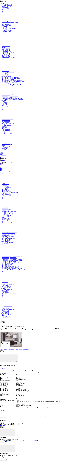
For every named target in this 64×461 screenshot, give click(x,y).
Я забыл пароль (36, 440)
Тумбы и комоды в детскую (6, 24)
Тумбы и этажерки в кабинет (7, 286)
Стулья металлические (6, 46)
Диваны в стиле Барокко (6, 54)
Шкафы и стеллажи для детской (7, 25)
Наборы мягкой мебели (6, 106)
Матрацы (3, 136)
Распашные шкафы (5, 147)
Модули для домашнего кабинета (7, 110)
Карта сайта (2, 157)
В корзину (16, 361)
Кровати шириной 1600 (8, 131)
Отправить (16, 439)
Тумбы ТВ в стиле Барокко (6, 239)
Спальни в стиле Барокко (6, 235)
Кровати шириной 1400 (8, 130)
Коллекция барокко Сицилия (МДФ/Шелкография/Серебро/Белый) (13, 260)
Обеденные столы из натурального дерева (9, 211)
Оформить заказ (11, 171)
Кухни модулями (5, 34)
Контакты (2, 168)
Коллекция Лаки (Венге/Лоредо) (7, 94)
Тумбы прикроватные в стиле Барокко (8, 238)
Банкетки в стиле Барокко (6, 51)
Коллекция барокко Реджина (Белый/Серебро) (9, 87)
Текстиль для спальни (5, 310)
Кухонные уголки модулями (6, 38)
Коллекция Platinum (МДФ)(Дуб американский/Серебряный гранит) (13, 81)
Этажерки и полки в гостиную (7, 11)
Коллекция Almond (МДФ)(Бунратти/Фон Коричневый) (11, 78)
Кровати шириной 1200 (8, 129)
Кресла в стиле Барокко (6, 58)
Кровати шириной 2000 (8, 133)
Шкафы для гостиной (5, 10)
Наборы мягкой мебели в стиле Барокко (8, 62)
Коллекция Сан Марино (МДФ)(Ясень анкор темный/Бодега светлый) (13, 99)
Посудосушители (5, 214)
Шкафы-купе (4, 149)
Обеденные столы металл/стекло (7, 212)
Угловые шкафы (5, 148)
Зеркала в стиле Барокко (6, 55)
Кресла (3, 105)
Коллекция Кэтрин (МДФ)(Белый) (7, 263)
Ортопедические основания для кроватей (9, 309)
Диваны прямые (5, 102)
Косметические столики (6, 127)
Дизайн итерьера (3, 155)
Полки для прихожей (5, 122)
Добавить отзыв (3, 417)
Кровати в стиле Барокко (6, 59)
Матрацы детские (5, 189)
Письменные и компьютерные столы (8, 284)
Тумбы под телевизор (5, 9)
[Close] (7, 432)
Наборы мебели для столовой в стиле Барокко (9, 61)
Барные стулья (4, 27)
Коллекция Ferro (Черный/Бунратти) (8, 79)
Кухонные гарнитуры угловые (7, 36)
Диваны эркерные (5, 104)
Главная (1, 163)
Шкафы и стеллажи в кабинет (7, 287)
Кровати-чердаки (5, 188)
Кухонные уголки (5, 37)
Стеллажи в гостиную (6, 8)
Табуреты (3, 47)
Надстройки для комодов (6, 146)
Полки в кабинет (5, 285)
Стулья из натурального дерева (7, 215)
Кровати (3, 128)
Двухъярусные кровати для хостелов (8, 72)
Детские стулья (4, 14)
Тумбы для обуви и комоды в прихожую (8, 123)
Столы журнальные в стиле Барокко (8, 236)
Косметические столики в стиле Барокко (8, 57)
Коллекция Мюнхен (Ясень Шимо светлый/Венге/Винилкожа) (12, 98)
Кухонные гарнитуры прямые (7, 35)
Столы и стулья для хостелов (7, 75)
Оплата (1, 153)
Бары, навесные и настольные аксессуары (9, 28)
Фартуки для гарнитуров (6, 48)
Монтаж (1, 154)
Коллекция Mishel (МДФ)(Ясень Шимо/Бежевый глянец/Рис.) (12, 80)
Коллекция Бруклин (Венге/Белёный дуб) (9, 261)
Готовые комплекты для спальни (7, 125)
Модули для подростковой (6, 21)
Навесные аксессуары (8, 30)
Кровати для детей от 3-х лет (7, 187)
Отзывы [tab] (3, 410)
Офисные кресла (5, 111)
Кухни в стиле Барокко (6, 60)
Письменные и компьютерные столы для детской (10, 22)
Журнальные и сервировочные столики (8, 6)
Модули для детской (5, 190)
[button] (1, 425)
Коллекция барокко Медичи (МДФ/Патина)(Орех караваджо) (12, 85)
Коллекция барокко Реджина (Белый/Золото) (9, 86)
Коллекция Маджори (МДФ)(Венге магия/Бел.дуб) (10, 97)
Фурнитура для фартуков (6, 49)
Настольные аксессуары (8, 31)
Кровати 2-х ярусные (5, 186)
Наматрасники (6, 311)
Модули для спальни (5, 308)
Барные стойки (6, 29)
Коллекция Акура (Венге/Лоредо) (7, 83)
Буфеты (3, 32)
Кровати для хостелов (5, 73)
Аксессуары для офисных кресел (7, 109)
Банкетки (3, 101)
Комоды (3, 145)
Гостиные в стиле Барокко (6, 53)
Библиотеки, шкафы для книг (7, 4)
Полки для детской (5, 23)
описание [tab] (3, 368)
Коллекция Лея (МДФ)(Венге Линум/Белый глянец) (10, 96)
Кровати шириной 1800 (8, 132)
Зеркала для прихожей (6, 120)
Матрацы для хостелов (6, 74)
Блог (1, 156)
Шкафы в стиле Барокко (6, 70)
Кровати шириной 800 (8, 134)
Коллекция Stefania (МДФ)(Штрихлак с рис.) (9, 82)
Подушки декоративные (6, 107)
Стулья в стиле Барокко (6, 237)
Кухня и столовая (5, 324)
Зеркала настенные (5, 126)
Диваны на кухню (5, 33)
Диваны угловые (5, 103)
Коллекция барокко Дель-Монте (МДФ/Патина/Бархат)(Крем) (12, 84)
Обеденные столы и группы (6, 210)
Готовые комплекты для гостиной (7, 5)
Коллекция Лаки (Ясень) (6, 95)
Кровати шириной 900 (8, 135)
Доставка (1, 152)
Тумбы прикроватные (5, 312)
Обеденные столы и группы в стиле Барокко (9, 63)
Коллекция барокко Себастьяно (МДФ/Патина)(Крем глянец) (12, 88)
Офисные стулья (5, 112)
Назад (19, 439)
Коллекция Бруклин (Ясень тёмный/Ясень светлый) (10, 262)
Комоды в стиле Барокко (6, 56)
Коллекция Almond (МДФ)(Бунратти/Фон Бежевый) (10, 77)
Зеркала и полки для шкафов (7, 144)
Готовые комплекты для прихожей (7, 119)
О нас (1, 151)
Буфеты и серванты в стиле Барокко (8, 52)
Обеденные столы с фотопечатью (7, 213)
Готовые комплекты (5, 13)
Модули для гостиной (5, 7)
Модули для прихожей (6, 121)
